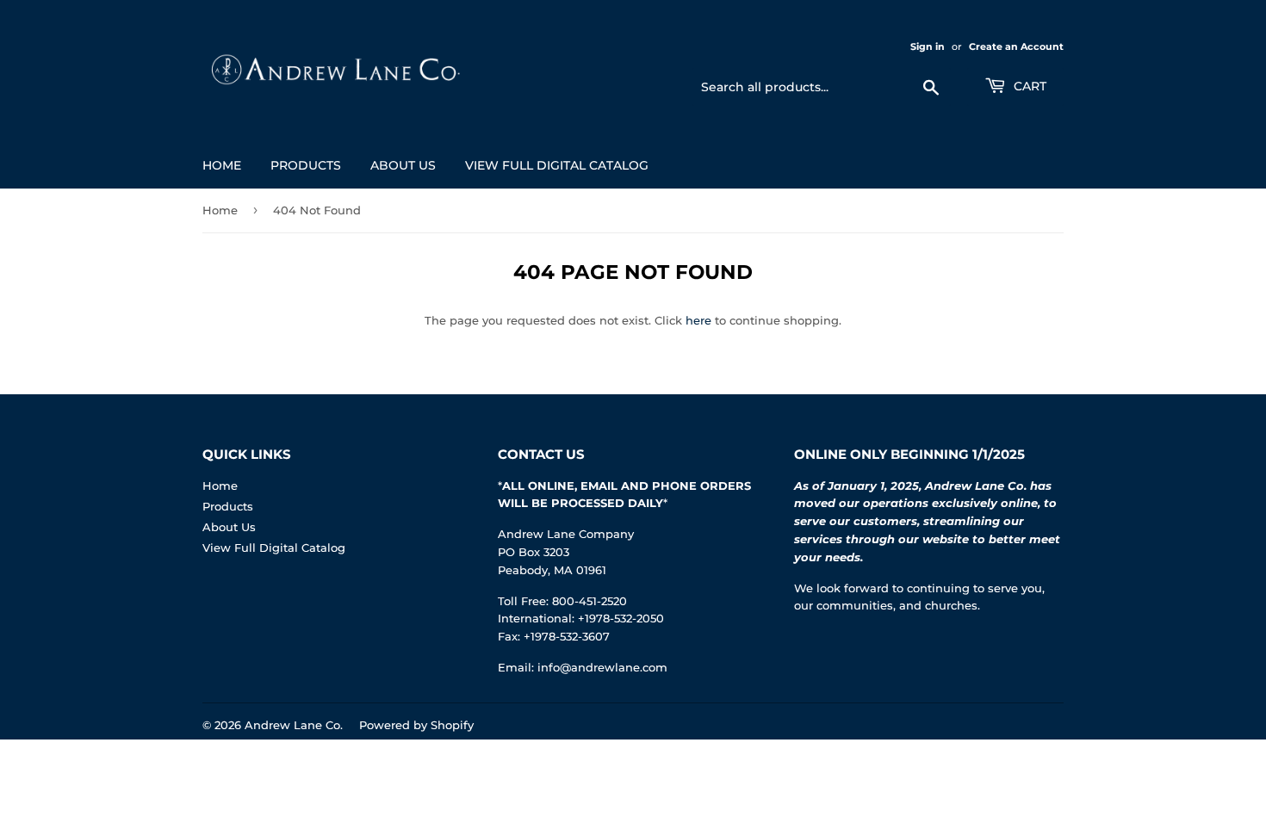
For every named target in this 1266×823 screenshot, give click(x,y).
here (698, 320)
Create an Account (1016, 46)
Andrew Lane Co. (294, 725)
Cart (1028, 86)
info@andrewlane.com (602, 667)
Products (305, 165)
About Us (403, 165)
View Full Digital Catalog (557, 165)
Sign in (927, 46)
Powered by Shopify (416, 725)
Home (221, 165)
